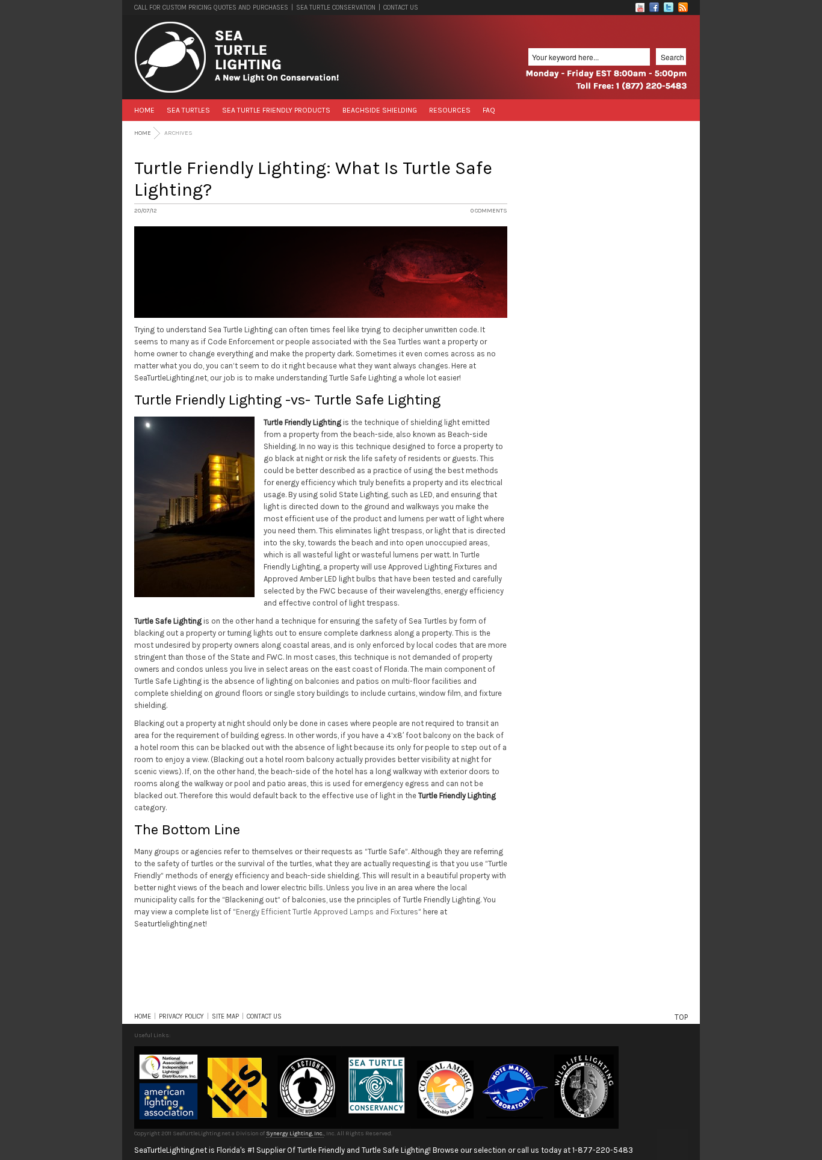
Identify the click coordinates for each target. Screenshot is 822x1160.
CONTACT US (400, 7)
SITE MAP (225, 1016)
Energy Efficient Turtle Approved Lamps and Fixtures (327, 911)
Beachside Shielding (379, 110)
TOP (681, 1017)
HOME (142, 1016)
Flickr (639, 7)
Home (144, 110)
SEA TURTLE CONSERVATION (335, 7)
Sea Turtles (188, 110)
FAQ (489, 110)
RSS (683, 7)
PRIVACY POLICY (181, 1016)
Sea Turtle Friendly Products (276, 110)
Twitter (668, 7)
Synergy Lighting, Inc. (295, 1133)
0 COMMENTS (489, 210)
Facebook (654, 7)
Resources (450, 110)
